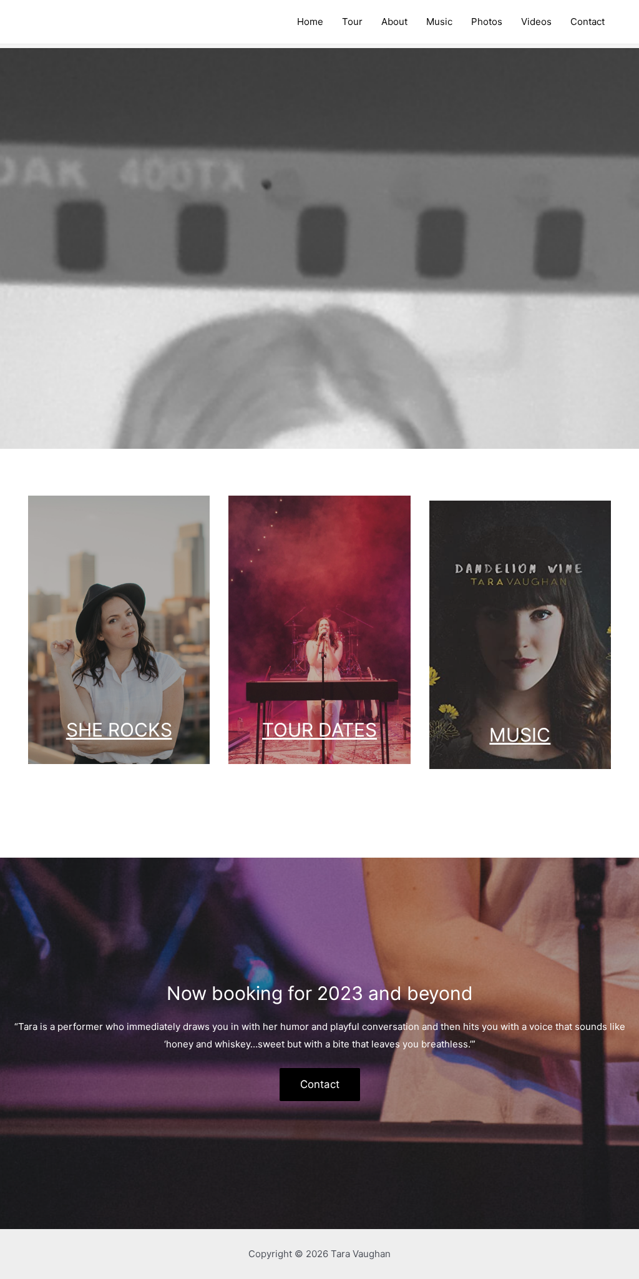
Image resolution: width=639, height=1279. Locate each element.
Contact (319, 1084)
